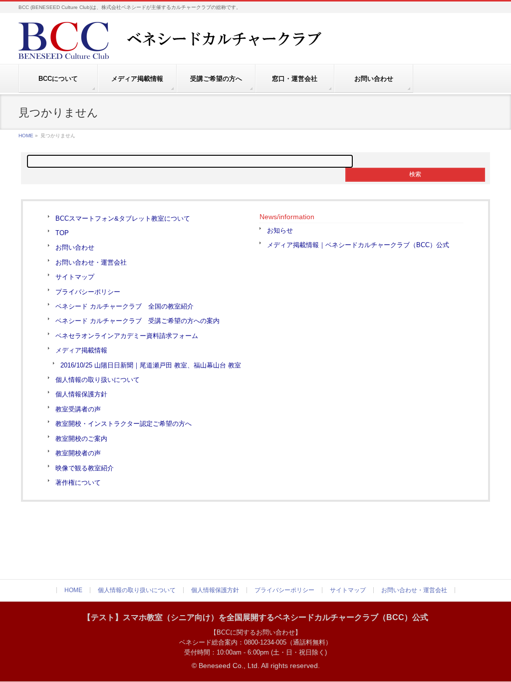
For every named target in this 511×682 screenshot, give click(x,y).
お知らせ (280, 230)
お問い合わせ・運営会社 (91, 262)
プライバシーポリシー (87, 292)
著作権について (78, 482)
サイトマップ (74, 277)
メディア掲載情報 (81, 350)
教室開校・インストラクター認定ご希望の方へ (123, 423)
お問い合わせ (74, 247)
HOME (25, 135)
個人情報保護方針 (81, 394)
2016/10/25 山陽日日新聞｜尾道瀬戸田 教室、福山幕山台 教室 (150, 365)
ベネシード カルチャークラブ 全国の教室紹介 (124, 306)
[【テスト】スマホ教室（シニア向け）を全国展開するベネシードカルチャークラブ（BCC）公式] (193, 47)
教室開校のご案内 (81, 438)
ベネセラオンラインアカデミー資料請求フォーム (126, 336)
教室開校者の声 (78, 453)
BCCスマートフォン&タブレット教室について (122, 218)
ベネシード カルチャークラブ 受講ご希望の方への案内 (137, 321)
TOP (62, 233)
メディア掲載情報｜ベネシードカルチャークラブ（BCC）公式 (358, 245)
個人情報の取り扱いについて (97, 379)
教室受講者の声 (78, 409)
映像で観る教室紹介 (84, 468)
